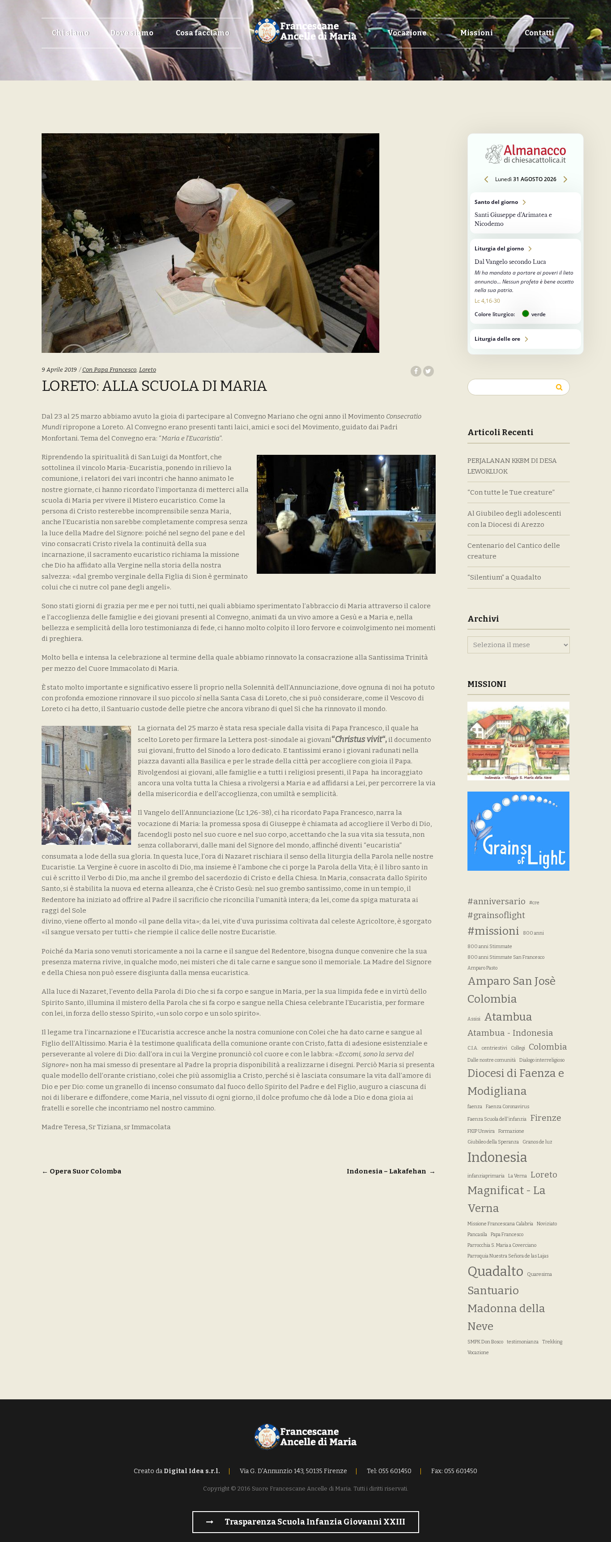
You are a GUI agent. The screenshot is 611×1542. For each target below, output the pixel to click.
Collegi (518, 1048)
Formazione (511, 1131)
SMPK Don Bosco (485, 1342)
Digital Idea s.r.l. (192, 1471)
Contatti (539, 33)
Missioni (476, 33)
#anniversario (496, 901)
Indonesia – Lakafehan (391, 1171)
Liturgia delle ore (525, 338)
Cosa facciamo (202, 33)
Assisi (473, 1019)
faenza (474, 1107)
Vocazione (407, 33)
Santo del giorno (525, 212)
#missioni (493, 931)
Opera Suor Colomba (81, 1171)
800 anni (533, 933)
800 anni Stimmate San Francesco (505, 957)
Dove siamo (131, 33)
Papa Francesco (507, 1234)
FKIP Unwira (481, 1131)
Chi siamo (70, 33)
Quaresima (539, 1274)
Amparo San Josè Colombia (511, 990)
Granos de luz (537, 1142)
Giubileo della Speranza (493, 1142)
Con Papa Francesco (109, 369)
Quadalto (495, 1271)
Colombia (548, 1047)
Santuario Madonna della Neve (506, 1308)
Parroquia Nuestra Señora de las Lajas (507, 1256)
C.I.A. (472, 1048)
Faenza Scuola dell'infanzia (496, 1119)
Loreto (147, 369)
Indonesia (497, 1157)
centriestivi (494, 1048)
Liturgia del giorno (525, 281)
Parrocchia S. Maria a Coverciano (501, 1245)
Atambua (508, 1017)
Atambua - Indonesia (510, 1033)
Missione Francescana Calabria (500, 1224)
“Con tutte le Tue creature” (511, 492)
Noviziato (547, 1224)
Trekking (552, 1342)
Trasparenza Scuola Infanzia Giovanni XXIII (314, 1522)
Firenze (545, 1118)
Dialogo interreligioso (541, 1060)
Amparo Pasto (482, 968)
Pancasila (477, 1234)
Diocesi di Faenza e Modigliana (515, 1082)
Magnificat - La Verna (506, 1199)
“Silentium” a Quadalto (504, 577)
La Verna (517, 1176)
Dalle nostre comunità (491, 1060)
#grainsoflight (496, 915)
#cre (534, 903)
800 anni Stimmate (489, 946)
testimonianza (523, 1342)
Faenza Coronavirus (507, 1107)
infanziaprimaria (486, 1176)
